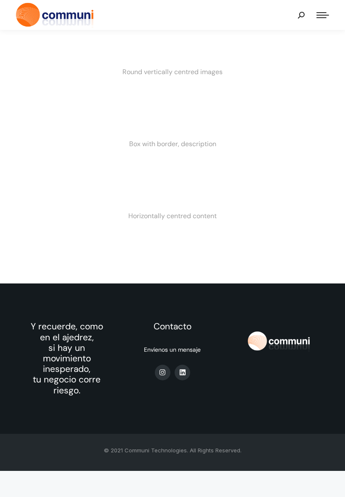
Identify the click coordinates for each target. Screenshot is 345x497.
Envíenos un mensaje (172, 349)
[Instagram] (162, 372)
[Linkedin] (182, 372)
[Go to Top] (332, 484)
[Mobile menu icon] (322, 15)
